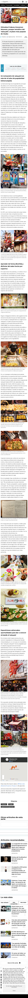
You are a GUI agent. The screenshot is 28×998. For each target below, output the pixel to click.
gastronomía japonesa (7, 806)
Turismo (4, 37)
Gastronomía (11, 37)
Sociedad (16, 5)
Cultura (23, 5)
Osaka (10, 804)
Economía (9, 5)
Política (3, 5)
